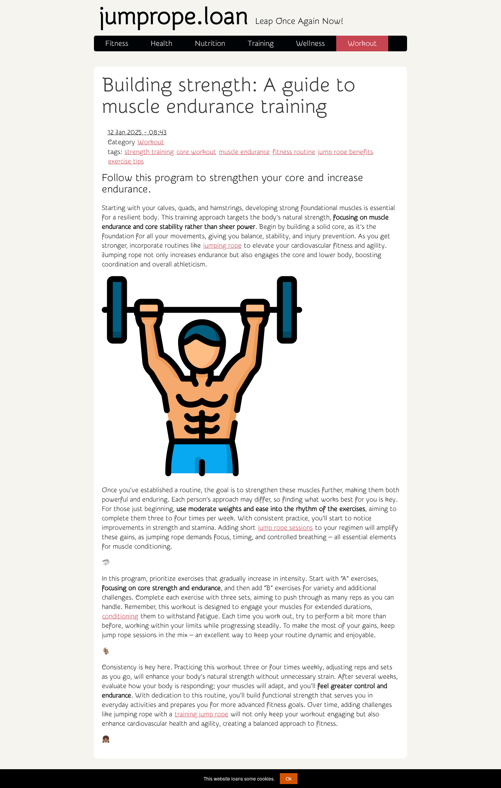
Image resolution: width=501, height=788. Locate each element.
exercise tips (126, 161)
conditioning (120, 616)
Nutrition (210, 43)
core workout (196, 152)
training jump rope (201, 714)
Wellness (310, 43)
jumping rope (222, 245)
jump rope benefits (345, 152)
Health (161, 43)
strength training (149, 152)
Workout (362, 43)
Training (261, 43)
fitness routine (293, 152)
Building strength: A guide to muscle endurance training (228, 96)
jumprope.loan (221, 17)
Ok (289, 778)
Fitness (116, 43)
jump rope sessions (285, 527)
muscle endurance (244, 152)
